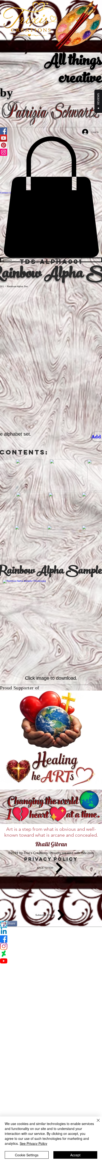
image (42, 678)
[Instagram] (51, 946)
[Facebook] (51, 939)
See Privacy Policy (33, 1143)
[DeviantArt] (51, 953)
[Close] (95, 1123)
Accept (75, 1155)
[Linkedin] (51, 931)
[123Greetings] (51, 924)
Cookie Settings (26, 1155)
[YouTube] (51, 961)
